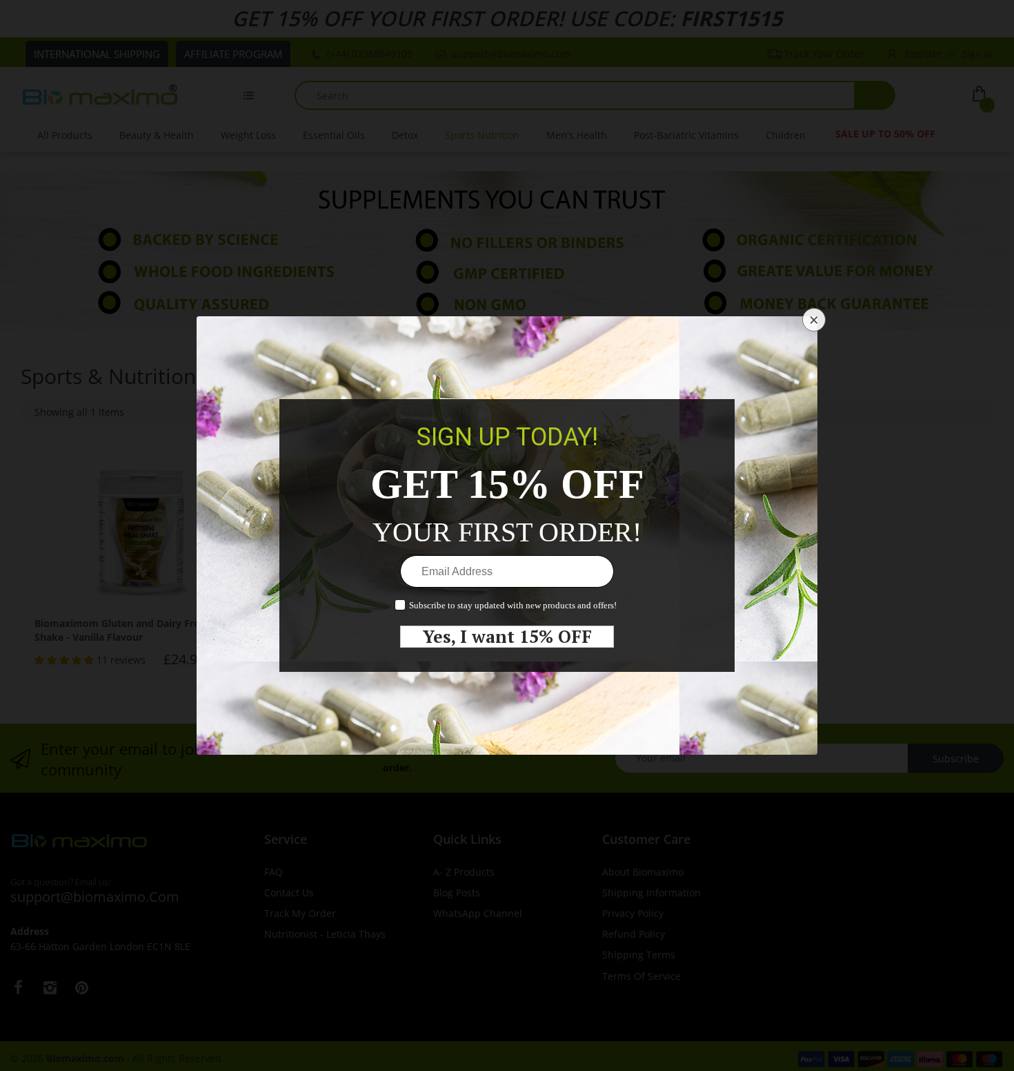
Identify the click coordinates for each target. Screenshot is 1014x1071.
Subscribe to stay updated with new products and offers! (513, 605)
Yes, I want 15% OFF (507, 637)
